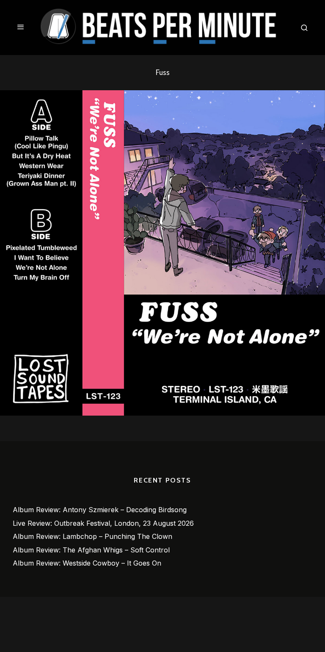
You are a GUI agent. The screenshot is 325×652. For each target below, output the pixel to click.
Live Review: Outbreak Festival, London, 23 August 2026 (103, 523)
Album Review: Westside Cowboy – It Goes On (87, 563)
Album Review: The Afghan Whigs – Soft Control (91, 550)
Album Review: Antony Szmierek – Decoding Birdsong (100, 509)
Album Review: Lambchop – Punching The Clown (92, 536)
